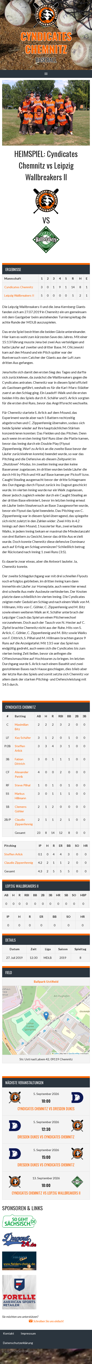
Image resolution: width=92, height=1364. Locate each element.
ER (60, 845)
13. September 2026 (46, 1178)
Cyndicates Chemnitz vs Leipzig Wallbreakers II (46, 1193)
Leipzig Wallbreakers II (19, 295)
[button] (46, 1015)
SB (66, 895)
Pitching (10, 845)
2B (77, 716)
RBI (60, 716)
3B (84, 716)
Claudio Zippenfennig (18, 862)
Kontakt (8, 1333)
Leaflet (56, 1053)
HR (85, 845)
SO (77, 845)
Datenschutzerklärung (18, 1343)
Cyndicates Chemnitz (46, 42)
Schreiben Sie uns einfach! (48, 1321)
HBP (83, 895)
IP (40, 845)
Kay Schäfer (23, 737)
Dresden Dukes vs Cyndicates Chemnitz (46, 1136)
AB (39, 716)
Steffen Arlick (13, 854)
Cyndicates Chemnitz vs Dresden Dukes (46, 1108)
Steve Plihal (22, 785)
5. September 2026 (46, 1094)
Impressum (28, 1333)
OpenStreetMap (74, 1053)
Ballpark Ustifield (46, 981)
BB (69, 716)
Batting (20, 716)
